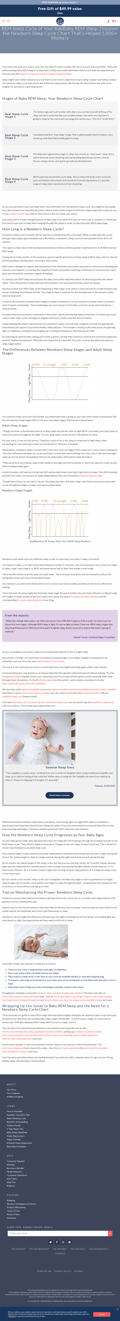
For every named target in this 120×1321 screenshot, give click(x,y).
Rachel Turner (81, 637)
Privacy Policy (13, 1214)
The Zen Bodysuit (99, 1249)
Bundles (60, 1253)
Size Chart (12, 1178)
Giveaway (11, 1218)
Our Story (11, 1089)
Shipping (11, 1200)
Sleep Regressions (16, 1136)
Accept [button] (102, 1314)
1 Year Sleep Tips (15, 1129)
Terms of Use (13, 1211)
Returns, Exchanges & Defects (21, 1204)
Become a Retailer (15, 1168)
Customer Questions (17, 1175)
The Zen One (60, 1249)
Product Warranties (16, 1207)
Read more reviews (59, 795)
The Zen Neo (18, 1249)
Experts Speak (14, 1125)
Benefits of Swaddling (17, 1122)
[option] (60, 11)
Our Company (13, 1093)
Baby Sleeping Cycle (16, 1118)
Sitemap (11, 1164)
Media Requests (14, 1171)
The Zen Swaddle (39, 1249)
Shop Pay (11, 1182)
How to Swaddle (14, 1111)
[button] (117, 1309)
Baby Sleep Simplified (17, 1132)
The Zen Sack (78, 1249)
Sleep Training (13, 1139)
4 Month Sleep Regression (19, 1143)
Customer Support (16, 1161)
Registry (11, 1185)
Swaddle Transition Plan (18, 1115)
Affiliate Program (15, 1096)
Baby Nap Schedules (16, 1146)
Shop (60, 12)
